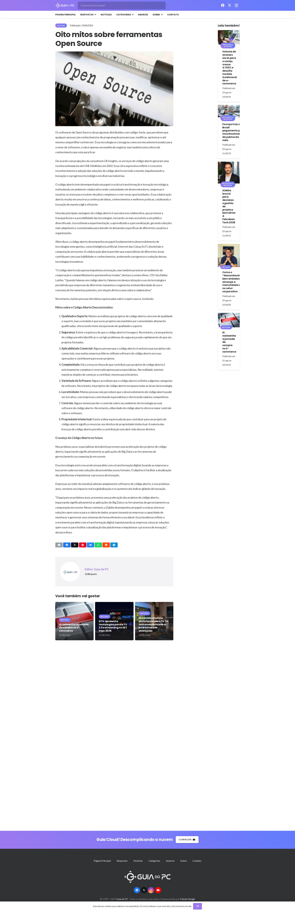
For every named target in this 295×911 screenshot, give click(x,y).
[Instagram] (236, 5)
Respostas (122, 860)
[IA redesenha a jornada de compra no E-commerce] (229, 320)
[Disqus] (114, 690)
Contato (197, 860)
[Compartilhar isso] (67, 544)
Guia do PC (122, 898)
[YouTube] (158, 890)
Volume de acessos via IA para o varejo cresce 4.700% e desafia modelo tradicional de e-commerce (229, 67)
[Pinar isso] (82, 544)
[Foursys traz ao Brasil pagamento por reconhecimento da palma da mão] (229, 111)
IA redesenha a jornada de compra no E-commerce (74, 628)
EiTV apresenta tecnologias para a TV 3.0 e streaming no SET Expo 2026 (113, 626)
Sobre (183, 860)
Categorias (154, 860)
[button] (94, 14)
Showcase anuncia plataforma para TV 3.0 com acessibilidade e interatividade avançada (154, 624)
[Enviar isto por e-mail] (59, 544)
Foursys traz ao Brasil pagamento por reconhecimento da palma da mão (233, 132)
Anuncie (170, 860)
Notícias (138, 860)
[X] (229, 5)
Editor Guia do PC (97, 569)
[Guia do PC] (64, 5)
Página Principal (102, 860)
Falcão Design (187, 898)
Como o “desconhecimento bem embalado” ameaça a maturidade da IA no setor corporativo (234, 281)
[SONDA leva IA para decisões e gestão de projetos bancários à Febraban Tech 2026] (229, 172)
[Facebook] (222, 5)
